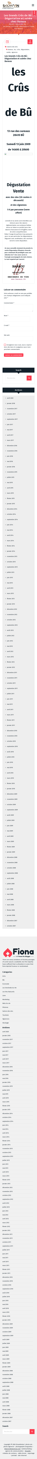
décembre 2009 (12, 794)
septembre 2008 (12, 873)
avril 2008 (10, 899)
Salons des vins (21, 24)
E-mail (6, 325)
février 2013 (11, 599)
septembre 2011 (12, 688)
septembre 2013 (12, 567)
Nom (6, 315)
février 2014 (11, 546)
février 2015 (11, 498)
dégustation (25, 49)
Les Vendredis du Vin (9, 988)
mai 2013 (10, 583)
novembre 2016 (12, 451)
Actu (4, 976)
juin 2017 (10, 424)
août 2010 (10, 752)
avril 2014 (10, 535)
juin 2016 (10, 456)
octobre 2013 (11, 562)
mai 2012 (10, 646)
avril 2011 (10, 709)
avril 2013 (10, 588)
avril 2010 (10, 773)
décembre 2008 (12, 857)
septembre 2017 (12, 419)
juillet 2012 (10, 636)
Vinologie (5, 1023)
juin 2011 (10, 699)
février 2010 (11, 783)
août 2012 (10, 630)
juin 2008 (10, 889)
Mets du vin (6, 1003)
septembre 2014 (12, 519)
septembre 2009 (12, 810)
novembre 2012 (12, 614)
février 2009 (11, 847)
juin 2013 (10, 577)
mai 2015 (10, 482)
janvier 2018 (11, 403)
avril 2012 (10, 651)
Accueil (11, 24)
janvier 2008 (11, 915)
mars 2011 (10, 715)
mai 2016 (10, 461)
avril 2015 (10, 488)
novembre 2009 (12, 799)
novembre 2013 (12, 556)
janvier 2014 (11, 551)
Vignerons (5, 1019)
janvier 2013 (11, 604)
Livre (4, 995)
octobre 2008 (11, 868)
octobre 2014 (11, 514)
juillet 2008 (10, 884)
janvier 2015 (11, 504)
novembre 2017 (12, 409)
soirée (9, 52)
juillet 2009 (10, 820)
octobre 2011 (11, 683)
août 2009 (10, 815)
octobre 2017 (11, 414)
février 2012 (11, 662)
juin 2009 (10, 826)
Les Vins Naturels (8, 992)
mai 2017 (10, 430)
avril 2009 (10, 836)
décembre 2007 (12, 921)
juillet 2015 (10, 477)
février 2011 (11, 720)
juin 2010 (10, 762)
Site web (7, 335)
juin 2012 (10, 641)
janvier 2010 (11, 789)
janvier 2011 (11, 725)
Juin (30, 42)
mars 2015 (10, 493)
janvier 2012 (11, 667)
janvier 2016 (11, 467)
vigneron (15, 52)
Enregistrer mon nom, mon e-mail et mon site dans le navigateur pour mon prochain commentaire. (18, 347)
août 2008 (10, 878)
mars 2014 (10, 541)
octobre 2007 (11, 926)
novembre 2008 (12, 862)
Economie (5, 984)
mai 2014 (10, 530)
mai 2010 (10, 767)
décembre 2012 (12, 609)
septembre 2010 (12, 746)
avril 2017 (10, 435)
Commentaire (9, 303)
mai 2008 (10, 894)
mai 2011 (10, 704)
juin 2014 (10, 525)
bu (15, 49)
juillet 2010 (10, 757)
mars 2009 (10, 841)
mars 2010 (10, 778)
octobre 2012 (11, 620)
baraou (10, 49)
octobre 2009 (11, 804)
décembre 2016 (12, 446)
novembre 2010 (12, 736)
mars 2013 (10, 593)
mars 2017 (10, 440)
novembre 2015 (12, 472)
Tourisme (5, 1015)
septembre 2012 (12, 625)
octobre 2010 (11, 741)
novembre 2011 (12, 678)
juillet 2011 (10, 694)
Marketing (5, 999)
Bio (3, 980)
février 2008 (11, 910)
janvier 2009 (11, 852)
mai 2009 (10, 831)
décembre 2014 (12, 509)
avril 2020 (10, 398)
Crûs (18, 49)
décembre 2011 (12, 672)
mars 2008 (10, 905)
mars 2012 (10, 657)
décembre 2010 (12, 731)
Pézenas (5, 1007)
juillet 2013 (10, 572)
